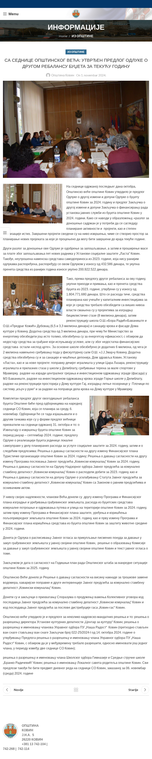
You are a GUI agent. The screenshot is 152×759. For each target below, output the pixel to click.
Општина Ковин (62, 75)
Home (63, 36)
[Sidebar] (5, 233)
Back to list (76, 690)
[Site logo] (76, 13)
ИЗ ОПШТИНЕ (82, 36)
